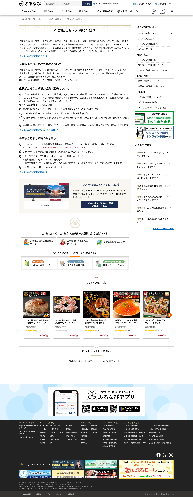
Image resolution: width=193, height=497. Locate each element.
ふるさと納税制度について (150, 97)
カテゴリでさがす (67, 11)
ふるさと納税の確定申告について (153, 70)
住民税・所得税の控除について (152, 86)
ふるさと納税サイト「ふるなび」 (33, 19)
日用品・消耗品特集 (110, 443)
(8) (99, 331)
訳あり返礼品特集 (109, 429)
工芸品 (68, 429)
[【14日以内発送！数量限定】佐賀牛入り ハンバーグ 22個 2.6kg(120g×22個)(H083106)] (36, 304)
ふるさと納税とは (55, 19)
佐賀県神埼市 (30, 327)
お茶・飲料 (54, 429)
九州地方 (94, 432)
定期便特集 (106, 436)
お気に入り (163, 13)
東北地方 (84, 432)
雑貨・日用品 (55, 439)
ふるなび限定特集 (109, 446)
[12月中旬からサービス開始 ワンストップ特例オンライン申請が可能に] (154, 132)
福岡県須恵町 (90, 327)
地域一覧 (84, 426)
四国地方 (94, 429)
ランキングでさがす (30, 11)
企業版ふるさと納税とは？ (150, 102)
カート (172, 13)
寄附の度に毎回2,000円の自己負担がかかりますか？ (153, 165)
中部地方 (84, 439)
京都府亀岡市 (150, 327)
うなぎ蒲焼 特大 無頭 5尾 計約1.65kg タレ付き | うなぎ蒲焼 (95, 321)
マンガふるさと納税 (156, 436)
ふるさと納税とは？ (147, 38)
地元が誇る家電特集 (110, 439)
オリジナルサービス (130, 11)
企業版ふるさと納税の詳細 (32, 172)
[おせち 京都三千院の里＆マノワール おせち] (156, 304)
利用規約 (39, 494)
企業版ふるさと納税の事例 (32, 56)
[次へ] (170, 315)
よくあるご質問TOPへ (163, 228)
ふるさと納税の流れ (147, 60)
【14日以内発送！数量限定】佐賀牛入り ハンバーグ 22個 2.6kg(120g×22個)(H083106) (36, 321)
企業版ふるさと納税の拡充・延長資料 (37, 130)
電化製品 (43, 432)
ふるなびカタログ (144, 4)
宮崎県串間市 (60, 327)
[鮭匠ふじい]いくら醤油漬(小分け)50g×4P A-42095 (126, 321)
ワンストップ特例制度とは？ (151, 65)
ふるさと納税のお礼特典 (157, 429)
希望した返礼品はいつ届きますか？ (153, 220)
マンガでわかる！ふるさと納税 (152, 107)
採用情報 (71, 494)
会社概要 (27, 494)
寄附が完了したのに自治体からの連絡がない (154, 209)
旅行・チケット (71, 436)
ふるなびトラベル (165, 4)
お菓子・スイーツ (56, 432)
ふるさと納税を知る (104, 11)
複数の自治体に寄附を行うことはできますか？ (154, 154)
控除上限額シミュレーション (151, 81)
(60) (39, 331)
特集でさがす (85, 11)
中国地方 (94, 426)
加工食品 (69, 426)
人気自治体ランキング (27, 437)
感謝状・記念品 (71, 432)
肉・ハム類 (44, 426)
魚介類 (42, 439)
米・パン (43, 429)
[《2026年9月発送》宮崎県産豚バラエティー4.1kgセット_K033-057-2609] (66, 304)
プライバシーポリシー (55, 494)
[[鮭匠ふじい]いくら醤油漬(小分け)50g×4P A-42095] (126, 304)
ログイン (154, 13)
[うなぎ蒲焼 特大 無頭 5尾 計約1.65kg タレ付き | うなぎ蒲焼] (96, 304)
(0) (69, 331)
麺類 (52, 436)
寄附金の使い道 (145, 49)
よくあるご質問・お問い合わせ (107, 3)
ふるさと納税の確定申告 (133, 439)
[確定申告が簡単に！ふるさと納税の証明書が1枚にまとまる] (154, 118)
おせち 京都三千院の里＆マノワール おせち (155, 321)
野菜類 (42, 443)
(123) (160, 331)
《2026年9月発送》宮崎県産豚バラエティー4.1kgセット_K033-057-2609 (66, 321)
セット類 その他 (71, 439)
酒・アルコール (55, 426)
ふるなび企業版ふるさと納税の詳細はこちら (99, 204)
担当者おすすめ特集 (110, 432)
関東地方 (84, 436)
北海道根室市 (120, 327)
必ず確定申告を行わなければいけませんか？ (154, 187)
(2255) (130, 331)
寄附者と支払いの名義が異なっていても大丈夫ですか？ (154, 198)
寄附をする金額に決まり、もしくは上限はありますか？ (154, 176)
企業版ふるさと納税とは (157, 439)
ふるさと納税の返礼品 (148, 44)
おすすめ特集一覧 (109, 426)
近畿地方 (84, 443)
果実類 (42, 436)
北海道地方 (85, 429)
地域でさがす (49, 11)
